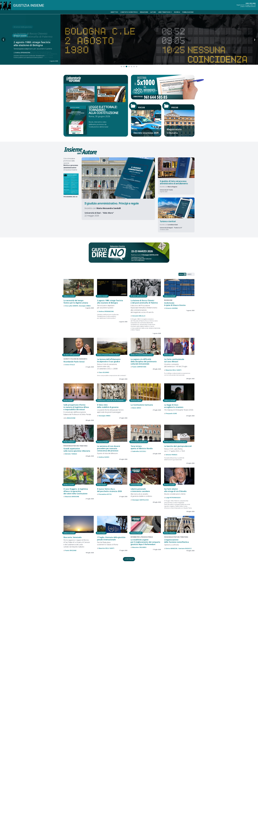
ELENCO (189, 274)
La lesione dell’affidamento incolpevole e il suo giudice (109, 360)
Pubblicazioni (188, 12)
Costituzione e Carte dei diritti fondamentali (111, 400)
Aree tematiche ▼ (165, 12)
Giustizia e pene (136, 400)
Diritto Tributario (68, 442)
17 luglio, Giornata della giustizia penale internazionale (111, 538)
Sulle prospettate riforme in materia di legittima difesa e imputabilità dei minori (76, 407)
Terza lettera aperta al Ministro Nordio (142, 447)
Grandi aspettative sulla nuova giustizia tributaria (76, 449)
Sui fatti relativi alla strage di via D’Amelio (175, 490)
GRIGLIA (181, 274)
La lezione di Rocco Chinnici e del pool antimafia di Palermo (144, 301)
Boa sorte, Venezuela (72, 537)
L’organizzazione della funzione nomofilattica (176, 540)
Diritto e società (102, 296)
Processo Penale (102, 442)
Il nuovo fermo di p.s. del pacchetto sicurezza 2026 (109, 490)
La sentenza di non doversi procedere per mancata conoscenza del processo (108, 448)
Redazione (144, 12)
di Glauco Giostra (26, 52)
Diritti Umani (168, 355)
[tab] (121, 66)
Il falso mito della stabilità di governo (108, 406)
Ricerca (177, 12)
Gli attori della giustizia (138, 296)
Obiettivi (114, 12)
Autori (153, 12)
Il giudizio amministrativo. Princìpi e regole (112, 203)
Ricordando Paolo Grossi (74, 361)
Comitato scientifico (129, 12)
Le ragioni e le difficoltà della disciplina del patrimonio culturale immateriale (144, 361)
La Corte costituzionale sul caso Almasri (174, 360)
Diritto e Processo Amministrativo (108, 355)
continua (129, 559)
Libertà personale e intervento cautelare (140, 490)
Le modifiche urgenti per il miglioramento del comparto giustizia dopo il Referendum (145, 542)
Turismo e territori (168, 221)
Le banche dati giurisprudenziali (178, 446)
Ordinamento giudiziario (139, 442)
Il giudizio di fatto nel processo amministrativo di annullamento (174, 182)
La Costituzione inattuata (142, 405)
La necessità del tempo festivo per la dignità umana (75, 301)
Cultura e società (20, 42)
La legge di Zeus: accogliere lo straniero (173, 406)
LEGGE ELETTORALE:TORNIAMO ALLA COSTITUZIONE (103, 110)
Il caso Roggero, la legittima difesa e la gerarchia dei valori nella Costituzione (75, 491)
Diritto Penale (67, 400)
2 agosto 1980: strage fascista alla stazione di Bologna (110, 301)
